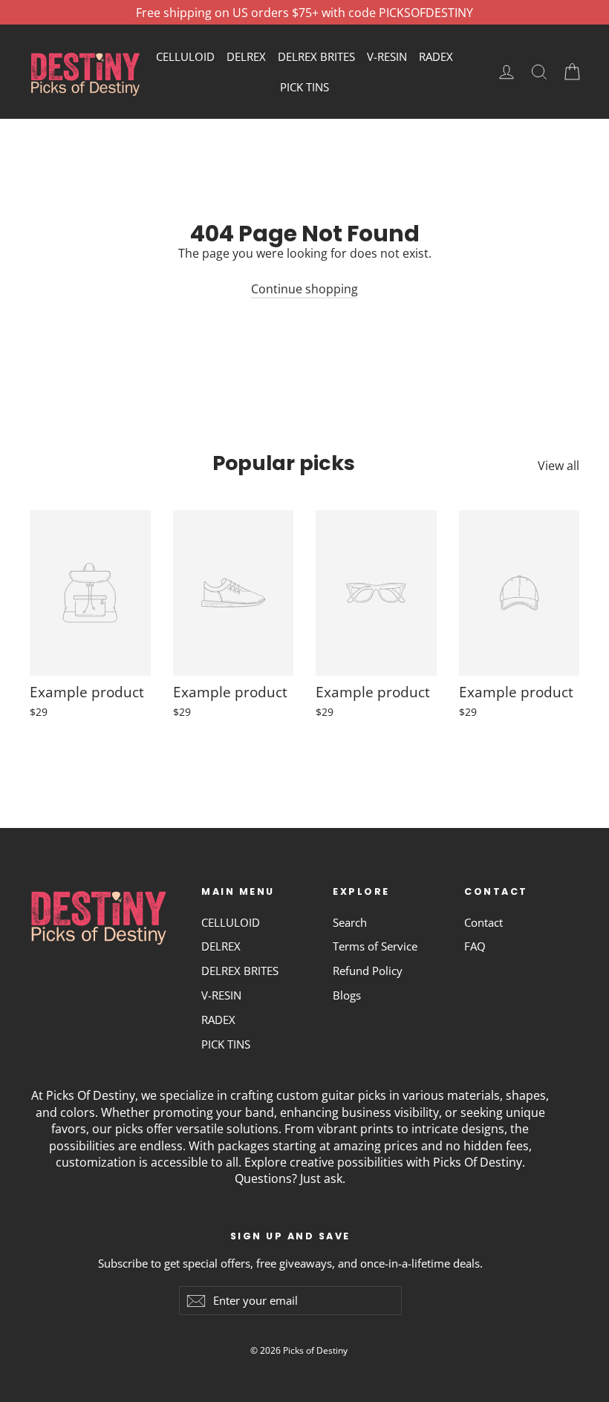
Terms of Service (375, 946)
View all (558, 465)
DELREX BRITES (316, 56)
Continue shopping (304, 289)
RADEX (436, 56)
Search (350, 922)
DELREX (246, 56)
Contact (483, 922)
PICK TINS (304, 86)
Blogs (347, 995)
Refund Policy (368, 970)
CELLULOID (185, 56)
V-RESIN (387, 56)
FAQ (475, 946)
